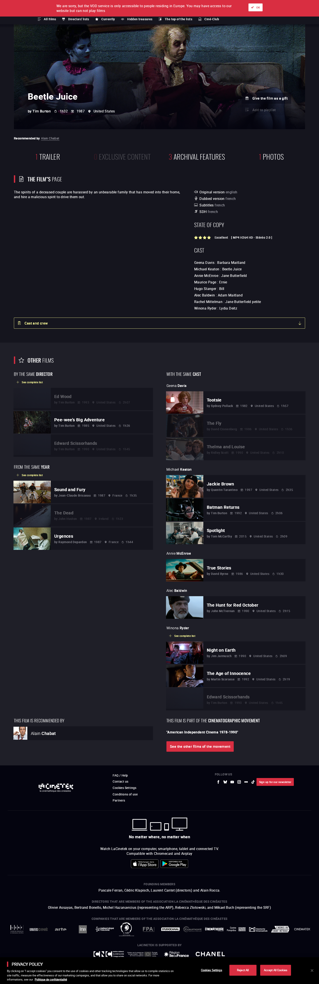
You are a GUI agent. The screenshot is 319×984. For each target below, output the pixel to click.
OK (258, 7)
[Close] (312, 970)
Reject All (243, 970)
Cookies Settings (211, 970)
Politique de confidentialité (51, 979)
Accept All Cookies (275, 970)
